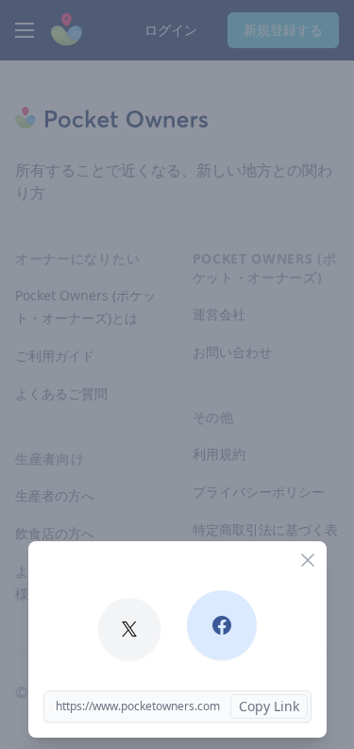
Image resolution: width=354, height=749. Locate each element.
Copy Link (269, 706)
